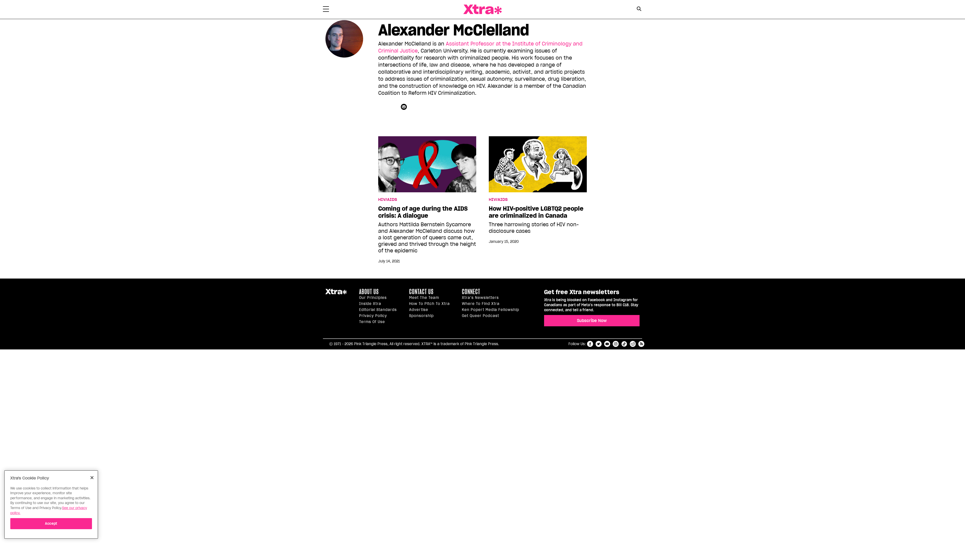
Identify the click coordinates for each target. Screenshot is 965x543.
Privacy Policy (373, 315)
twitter (599, 344)
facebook (590, 344)
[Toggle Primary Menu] (326, 10)
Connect (471, 292)
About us (369, 292)
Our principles (373, 297)
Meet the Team (424, 297)
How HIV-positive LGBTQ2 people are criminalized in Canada (536, 212)
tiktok (624, 344)
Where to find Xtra (481, 303)
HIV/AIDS (387, 199)
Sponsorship (421, 315)
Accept (51, 523)
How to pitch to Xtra (429, 303)
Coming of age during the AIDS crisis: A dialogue (423, 212)
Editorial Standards (378, 309)
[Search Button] (639, 9)
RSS (641, 344)
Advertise (418, 309)
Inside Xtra (370, 303)
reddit (633, 344)
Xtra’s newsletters (480, 297)
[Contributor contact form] (404, 107)
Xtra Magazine (482, 9)
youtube (607, 344)
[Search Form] (639, 9)
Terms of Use (372, 322)
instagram (616, 344)
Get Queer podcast (480, 315)
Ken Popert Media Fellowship (490, 309)
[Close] (92, 477)
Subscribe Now (592, 320)
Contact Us (421, 292)
